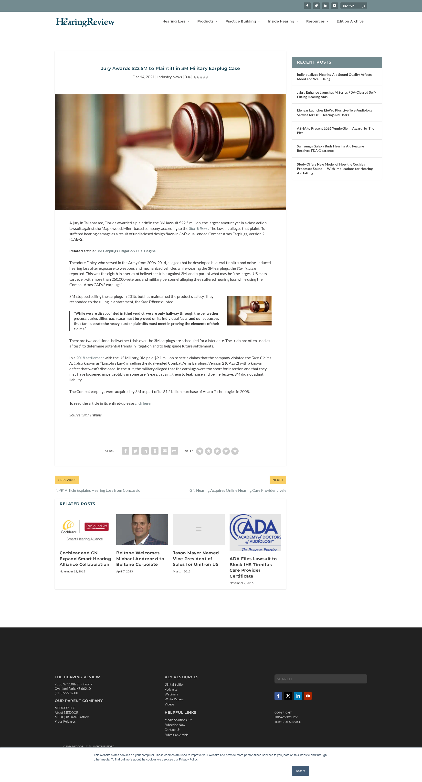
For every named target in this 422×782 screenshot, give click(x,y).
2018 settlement (90, 357)
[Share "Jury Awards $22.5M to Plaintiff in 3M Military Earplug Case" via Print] (174, 451)
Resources (315, 21)
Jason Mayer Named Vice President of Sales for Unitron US (196, 558)
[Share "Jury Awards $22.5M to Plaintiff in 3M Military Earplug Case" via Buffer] (155, 451)
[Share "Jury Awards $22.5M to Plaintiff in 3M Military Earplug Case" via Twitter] (135, 451)
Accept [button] (300, 771)
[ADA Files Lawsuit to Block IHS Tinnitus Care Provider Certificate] (255, 532)
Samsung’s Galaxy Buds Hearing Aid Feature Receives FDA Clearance (330, 148)
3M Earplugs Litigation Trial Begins (126, 250)
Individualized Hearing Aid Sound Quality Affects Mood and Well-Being (334, 76)
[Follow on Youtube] (308, 696)
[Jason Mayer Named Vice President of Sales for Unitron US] (199, 529)
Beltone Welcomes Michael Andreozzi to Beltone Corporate (140, 558)
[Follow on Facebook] (278, 696)
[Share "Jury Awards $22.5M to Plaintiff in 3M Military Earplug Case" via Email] (164, 451)
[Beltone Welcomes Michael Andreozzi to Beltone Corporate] (142, 529)
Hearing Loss (173, 21)
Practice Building (240, 21)
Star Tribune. (199, 228)
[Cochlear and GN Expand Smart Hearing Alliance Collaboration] (85, 529)
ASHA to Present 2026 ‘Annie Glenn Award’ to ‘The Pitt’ (335, 130)
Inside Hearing (281, 21)
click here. (142, 403)
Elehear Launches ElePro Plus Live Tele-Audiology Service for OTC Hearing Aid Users (334, 112)
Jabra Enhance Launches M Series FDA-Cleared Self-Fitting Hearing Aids (336, 94)
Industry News (169, 76)
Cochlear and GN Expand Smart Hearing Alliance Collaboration (85, 558)
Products (205, 21)
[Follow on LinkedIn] (298, 696)
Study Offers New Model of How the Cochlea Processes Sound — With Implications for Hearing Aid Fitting (335, 168)
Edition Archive (350, 21)
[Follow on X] (288, 696)
